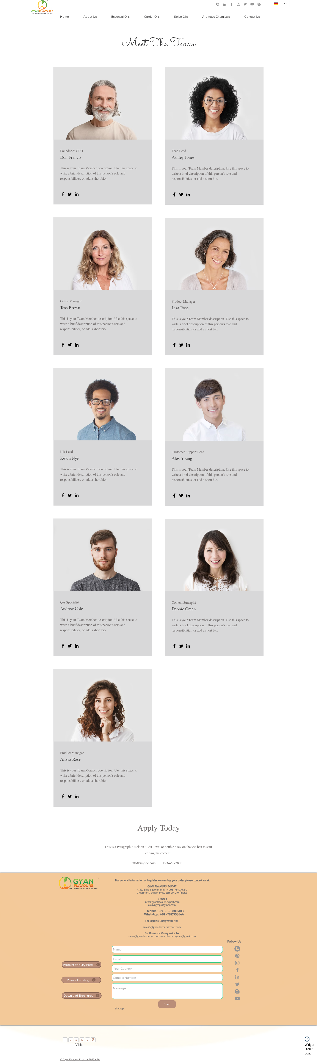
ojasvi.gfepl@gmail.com (162, 904)
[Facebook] (231, 4)
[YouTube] (237, 998)
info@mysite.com (143, 863)
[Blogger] (237, 991)
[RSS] (237, 949)
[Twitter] (245, 4)
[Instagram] (238, 4)
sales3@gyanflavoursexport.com (162, 927)
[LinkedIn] (225, 4)
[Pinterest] (218, 4)
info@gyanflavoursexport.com (162, 901)
